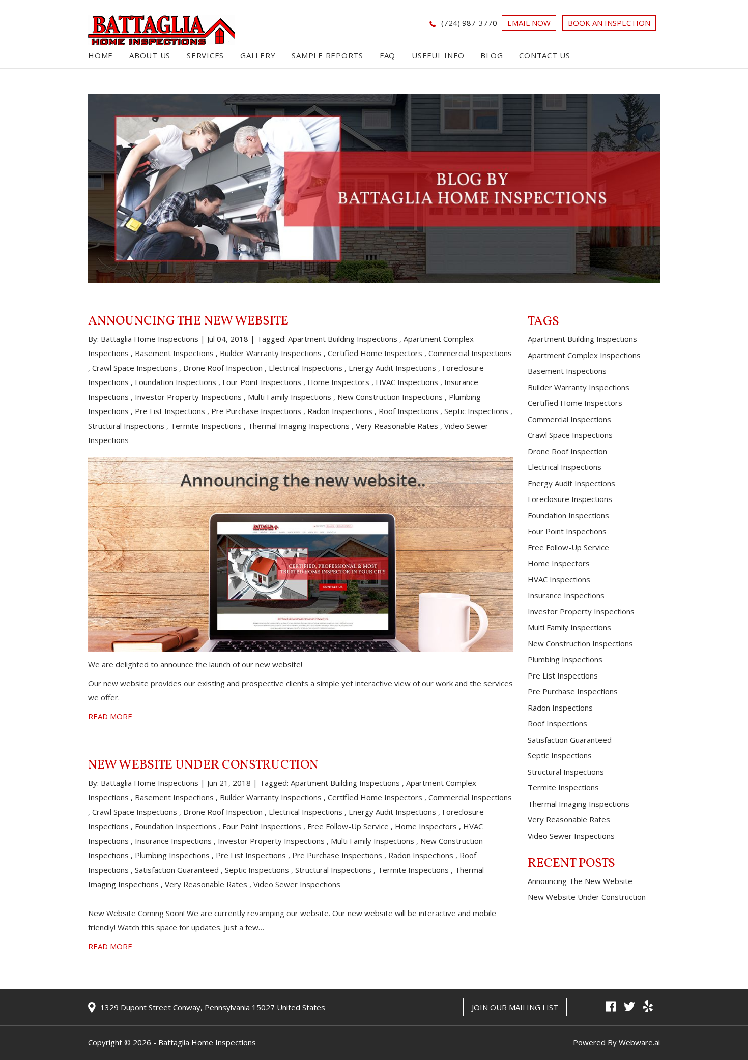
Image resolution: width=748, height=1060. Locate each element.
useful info (438, 55)
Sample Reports (327, 55)
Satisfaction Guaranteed (177, 870)
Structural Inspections (126, 426)
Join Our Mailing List (515, 1007)
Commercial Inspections (470, 353)
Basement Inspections (174, 353)
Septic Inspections (476, 411)
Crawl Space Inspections (134, 368)
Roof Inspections (408, 411)
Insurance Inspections (173, 841)
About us (149, 55)
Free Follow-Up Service (348, 826)
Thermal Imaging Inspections (299, 426)
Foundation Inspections (175, 382)
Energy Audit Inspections (392, 368)
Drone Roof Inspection (223, 368)
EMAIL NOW (529, 23)
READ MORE (110, 716)
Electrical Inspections (305, 368)
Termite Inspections (206, 426)
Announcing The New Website (188, 321)
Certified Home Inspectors (375, 353)
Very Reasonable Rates (397, 426)
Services (205, 55)
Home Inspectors (338, 382)
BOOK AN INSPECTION (609, 23)
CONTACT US (544, 55)
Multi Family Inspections (289, 397)
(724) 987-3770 (469, 23)
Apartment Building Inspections (342, 339)
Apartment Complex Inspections (584, 355)
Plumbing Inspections (172, 855)
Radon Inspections (339, 411)
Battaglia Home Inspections (207, 1042)
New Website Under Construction (203, 765)
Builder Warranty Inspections (271, 353)
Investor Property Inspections (188, 397)
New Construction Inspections (390, 397)
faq (387, 55)
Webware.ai (639, 1042)
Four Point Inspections (261, 382)
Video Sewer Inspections (296, 884)
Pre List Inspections (170, 411)
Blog (491, 55)
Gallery (257, 55)
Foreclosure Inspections (570, 499)
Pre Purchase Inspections (256, 411)
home (100, 55)
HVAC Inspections (407, 382)
